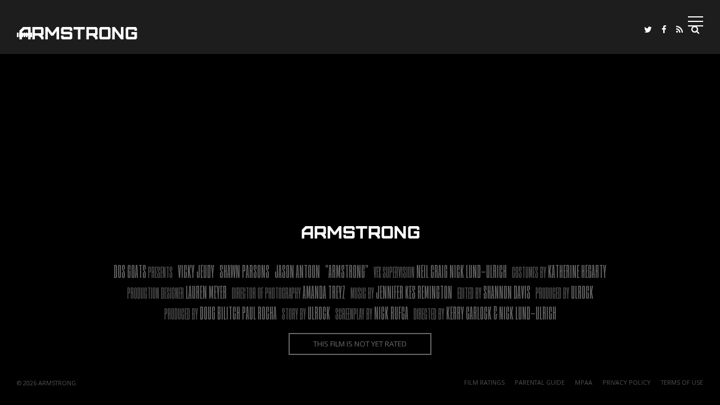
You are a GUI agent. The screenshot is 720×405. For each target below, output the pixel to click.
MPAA (583, 382)
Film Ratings (484, 382)
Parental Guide (540, 382)
